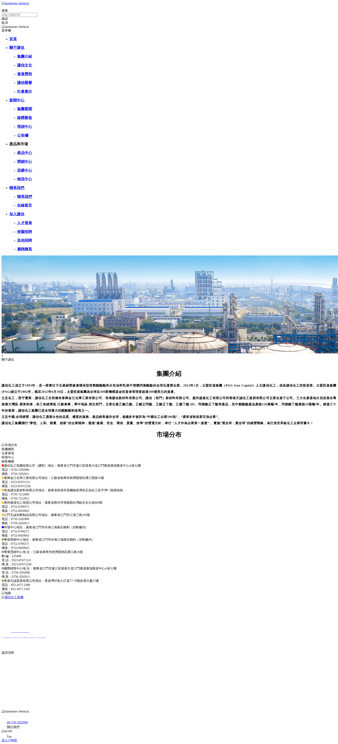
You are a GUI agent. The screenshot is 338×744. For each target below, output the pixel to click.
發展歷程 (24, 74)
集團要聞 (24, 109)
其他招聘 (24, 240)
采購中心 (24, 170)
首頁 (13, 39)
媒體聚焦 (24, 118)
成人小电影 (9, 740)
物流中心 (24, 179)
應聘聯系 (24, 249)
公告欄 (22, 135)
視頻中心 (24, 126)
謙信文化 (24, 65)
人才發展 (24, 223)
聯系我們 (17, 188)
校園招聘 (24, 232)
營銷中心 (24, 161)
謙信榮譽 (24, 83)
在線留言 (24, 205)
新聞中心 (17, 100)
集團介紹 (24, 56)
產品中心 (24, 153)
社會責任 (24, 91)
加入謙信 (17, 214)
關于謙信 (17, 47)
